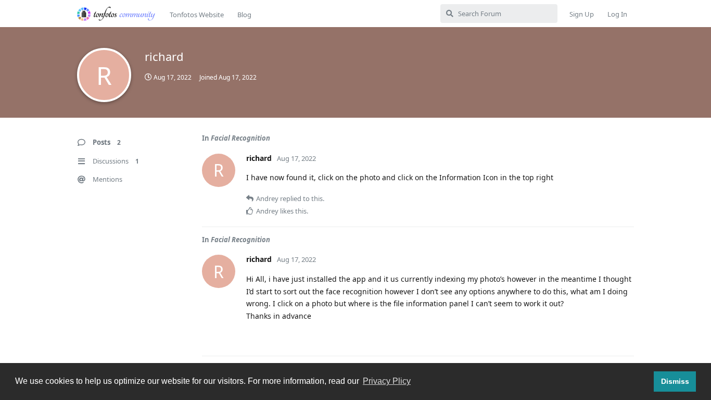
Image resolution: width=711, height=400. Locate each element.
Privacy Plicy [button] (387, 381)
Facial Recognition (240, 138)
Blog (244, 14)
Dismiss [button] (675, 381)
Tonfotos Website (197, 14)
